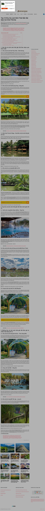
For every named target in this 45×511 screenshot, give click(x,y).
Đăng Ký (4, 8)
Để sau (11, 8)
